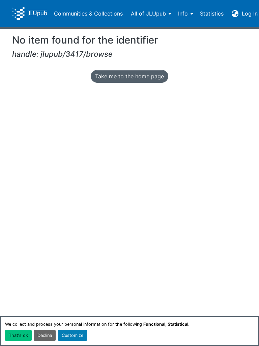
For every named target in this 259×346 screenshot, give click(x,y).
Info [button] (183, 13)
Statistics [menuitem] (212, 13)
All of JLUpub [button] (148, 13)
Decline (44, 335)
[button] (29, 13)
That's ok (18, 335)
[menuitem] (150, 13)
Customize (72, 335)
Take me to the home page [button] (129, 76)
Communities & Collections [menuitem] (88, 13)
